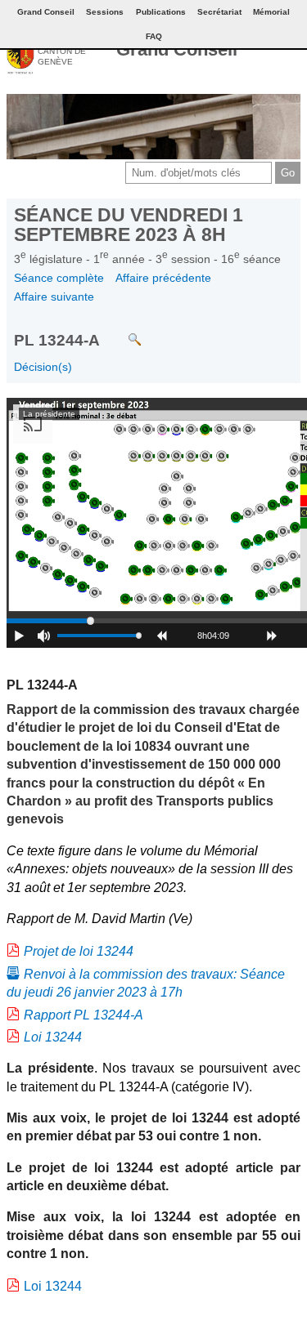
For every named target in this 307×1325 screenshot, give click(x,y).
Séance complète (59, 277)
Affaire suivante (54, 296)
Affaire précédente (163, 277)
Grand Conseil (176, 49)
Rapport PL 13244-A (83, 1015)
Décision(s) (43, 366)
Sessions (105, 11)
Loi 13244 (53, 1037)
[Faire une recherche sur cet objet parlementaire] (122, 331)
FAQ (154, 36)
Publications (161, 11)
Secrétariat (219, 11)
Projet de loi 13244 (78, 951)
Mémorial (271, 11)
